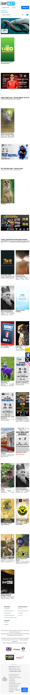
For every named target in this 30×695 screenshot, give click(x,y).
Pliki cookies (8, 613)
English (6, 624)
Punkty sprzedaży (9, 611)
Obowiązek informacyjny (11, 618)
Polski (6, 622)
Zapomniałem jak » (4, 12)
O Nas (20, 608)
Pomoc (20, 615)
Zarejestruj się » (4, 10)
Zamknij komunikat (24, 690)
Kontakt (21, 613)
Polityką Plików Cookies (15, 671)
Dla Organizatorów (23, 611)
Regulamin (7, 608)
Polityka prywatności (10, 615)
